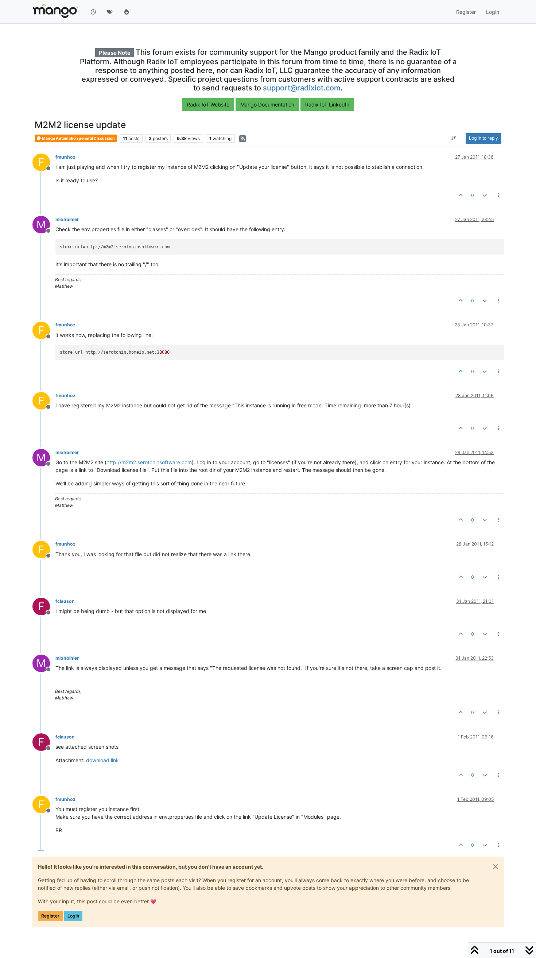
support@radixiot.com (302, 88)
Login (73, 916)
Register (50, 916)
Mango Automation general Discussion (78, 138)
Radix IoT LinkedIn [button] (327, 104)
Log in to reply (483, 138)
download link (102, 760)
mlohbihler (67, 219)
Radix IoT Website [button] (208, 104)
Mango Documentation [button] (267, 104)
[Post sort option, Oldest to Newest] (454, 138)
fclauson (65, 601)
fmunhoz (65, 157)
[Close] (495, 867)
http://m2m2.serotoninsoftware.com (149, 462)
